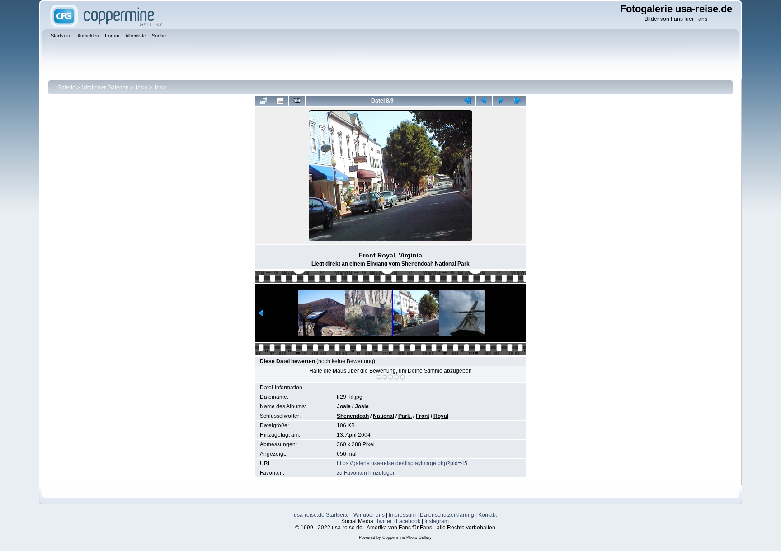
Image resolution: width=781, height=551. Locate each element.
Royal (440, 416)
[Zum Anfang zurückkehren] (467, 101)
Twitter (384, 521)
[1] (379, 377)
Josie (141, 87)
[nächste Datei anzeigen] (501, 101)
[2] (385, 377)
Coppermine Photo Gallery (407, 537)
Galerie (66, 87)
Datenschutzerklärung (447, 515)
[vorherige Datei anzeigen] (484, 101)
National (383, 416)
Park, (405, 416)
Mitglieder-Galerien (105, 87)
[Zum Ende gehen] (517, 101)
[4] (397, 377)
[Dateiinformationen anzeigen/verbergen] (280, 101)
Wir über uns (369, 515)
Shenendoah (353, 416)
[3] (391, 377)
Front (422, 416)
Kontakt (487, 515)
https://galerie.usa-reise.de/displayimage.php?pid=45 (402, 463)
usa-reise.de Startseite (321, 515)
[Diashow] (297, 101)
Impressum (402, 515)
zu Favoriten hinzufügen (366, 473)
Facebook (408, 521)
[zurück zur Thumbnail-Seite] (263, 101)
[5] (402, 377)
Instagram (436, 521)
